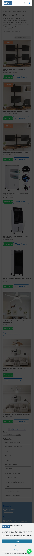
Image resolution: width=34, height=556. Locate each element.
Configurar (17, 549)
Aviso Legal (27, 553)
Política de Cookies (9, 553)
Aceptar (17, 541)
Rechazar (17, 545)
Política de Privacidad (19, 553)
